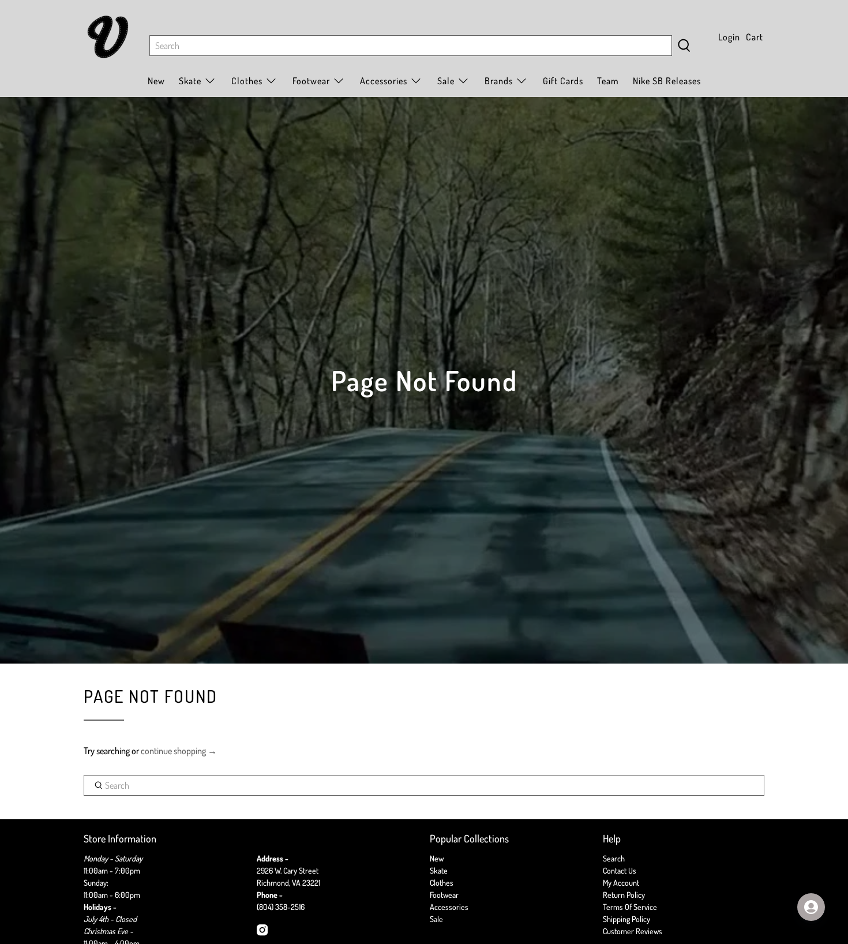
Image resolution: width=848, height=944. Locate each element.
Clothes (441, 882)
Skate (439, 870)
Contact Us (619, 870)
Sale (446, 81)
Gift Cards (563, 81)
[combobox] (410, 45)
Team (608, 81)
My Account (621, 882)
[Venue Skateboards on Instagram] (262, 933)
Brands (499, 81)
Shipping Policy (626, 919)
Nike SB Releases (667, 81)
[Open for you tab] (811, 907)
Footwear (444, 895)
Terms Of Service (630, 907)
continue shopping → (179, 750)
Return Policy (624, 895)
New (156, 81)
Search (614, 858)
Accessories (383, 81)
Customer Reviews (632, 931)
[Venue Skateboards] (108, 37)
